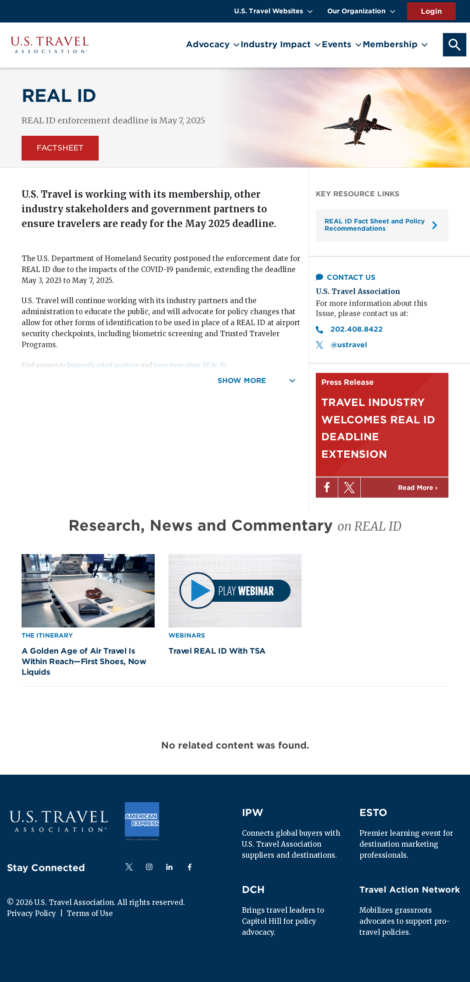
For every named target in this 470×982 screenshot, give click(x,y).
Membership (390, 44)
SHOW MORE (243, 381)
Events (337, 44)
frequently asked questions (103, 365)
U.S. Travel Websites (268, 11)
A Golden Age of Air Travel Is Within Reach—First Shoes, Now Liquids (84, 661)
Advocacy (207, 44)
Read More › (417, 487)
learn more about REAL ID (189, 365)
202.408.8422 (357, 329)
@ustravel (348, 345)
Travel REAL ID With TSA (217, 650)
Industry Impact (276, 44)
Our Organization (356, 11)
